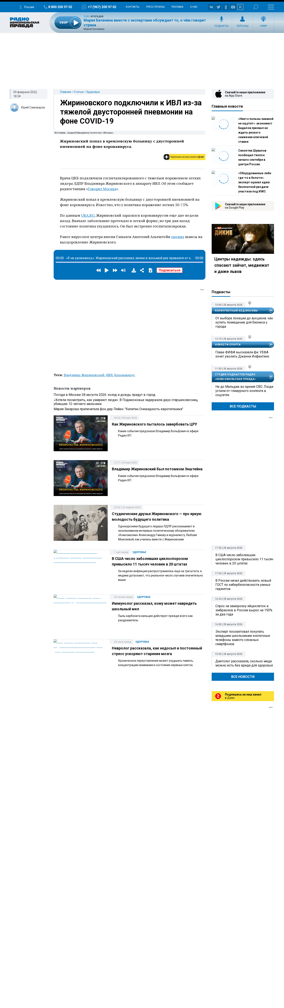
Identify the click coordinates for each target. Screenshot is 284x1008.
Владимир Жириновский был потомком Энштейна (157, 469)
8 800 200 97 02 (60, 7)
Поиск (255, 7)
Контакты (132, 6)
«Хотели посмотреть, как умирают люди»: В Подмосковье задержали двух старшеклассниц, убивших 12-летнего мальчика (126, 402)
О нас (194, 6)
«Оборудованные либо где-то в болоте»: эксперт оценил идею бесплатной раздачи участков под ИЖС (254, 182)
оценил (177, 236)
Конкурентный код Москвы (236, 310)
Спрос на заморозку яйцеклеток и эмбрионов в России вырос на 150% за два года (243, 610)
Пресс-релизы (155, 6)
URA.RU (87, 215)
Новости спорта (228, 344)
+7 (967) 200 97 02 (102, 7)
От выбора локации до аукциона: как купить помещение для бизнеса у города (244, 322)
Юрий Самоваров (33, 107)
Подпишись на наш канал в (187, 157)
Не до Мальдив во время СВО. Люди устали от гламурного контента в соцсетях (244, 391)
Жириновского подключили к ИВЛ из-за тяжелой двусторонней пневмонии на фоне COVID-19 (131, 111)
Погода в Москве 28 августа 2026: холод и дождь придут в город (104, 395)
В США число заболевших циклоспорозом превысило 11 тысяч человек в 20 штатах (244, 559)
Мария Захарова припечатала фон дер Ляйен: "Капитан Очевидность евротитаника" (118, 409)
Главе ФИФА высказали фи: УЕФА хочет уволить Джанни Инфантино (242, 354)
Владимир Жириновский (84, 375)
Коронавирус (124, 375)
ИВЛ (109, 375)
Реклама (177, 6)
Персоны (242, 25)
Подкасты (221, 25)
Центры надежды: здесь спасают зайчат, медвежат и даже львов (241, 265)
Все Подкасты (243, 406)
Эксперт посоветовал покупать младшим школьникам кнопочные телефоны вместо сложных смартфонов (242, 638)
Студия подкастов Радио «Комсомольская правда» (235, 377)
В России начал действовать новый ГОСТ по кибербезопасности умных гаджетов (243, 585)
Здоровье (93, 92)
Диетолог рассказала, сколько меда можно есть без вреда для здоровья (244, 663)
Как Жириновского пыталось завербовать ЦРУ (154, 424)
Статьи (79, 92)
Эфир (263, 25)
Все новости (242, 677)
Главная (65, 92)
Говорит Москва (102, 188)
